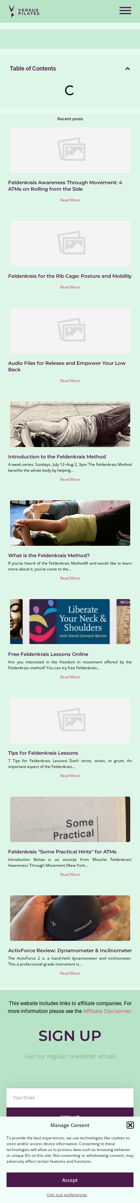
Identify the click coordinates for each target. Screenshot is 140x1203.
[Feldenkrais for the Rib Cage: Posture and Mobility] (70, 243)
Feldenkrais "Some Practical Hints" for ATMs (62, 852)
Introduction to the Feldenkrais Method (57, 457)
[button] (130, 1125)
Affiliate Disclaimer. (107, 1011)
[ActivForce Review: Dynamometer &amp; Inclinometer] (70, 918)
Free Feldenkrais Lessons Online (48, 654)
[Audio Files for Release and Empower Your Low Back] (70, 330)
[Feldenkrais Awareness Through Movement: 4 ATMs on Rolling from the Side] (70, 150)
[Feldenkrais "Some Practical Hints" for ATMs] (70, 819)
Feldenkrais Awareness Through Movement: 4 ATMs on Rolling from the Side (65, 185)
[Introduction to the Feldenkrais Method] (70, 424)
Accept (70, 1180)
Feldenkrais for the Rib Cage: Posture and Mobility (70, 276)
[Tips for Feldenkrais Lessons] (70, 720)
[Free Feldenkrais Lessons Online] (70, 622)
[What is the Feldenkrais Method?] (70, 523)
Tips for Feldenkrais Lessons (43, 753)
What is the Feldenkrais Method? (49, 555)
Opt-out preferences (67, 1194)
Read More (70, 200)
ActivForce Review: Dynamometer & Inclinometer (70, 950)
